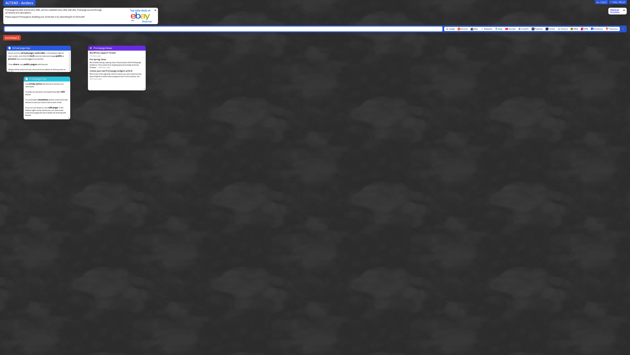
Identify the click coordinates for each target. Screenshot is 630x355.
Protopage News (103, 48)
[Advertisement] (64, 16)
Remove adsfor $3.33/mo (614, 11)
